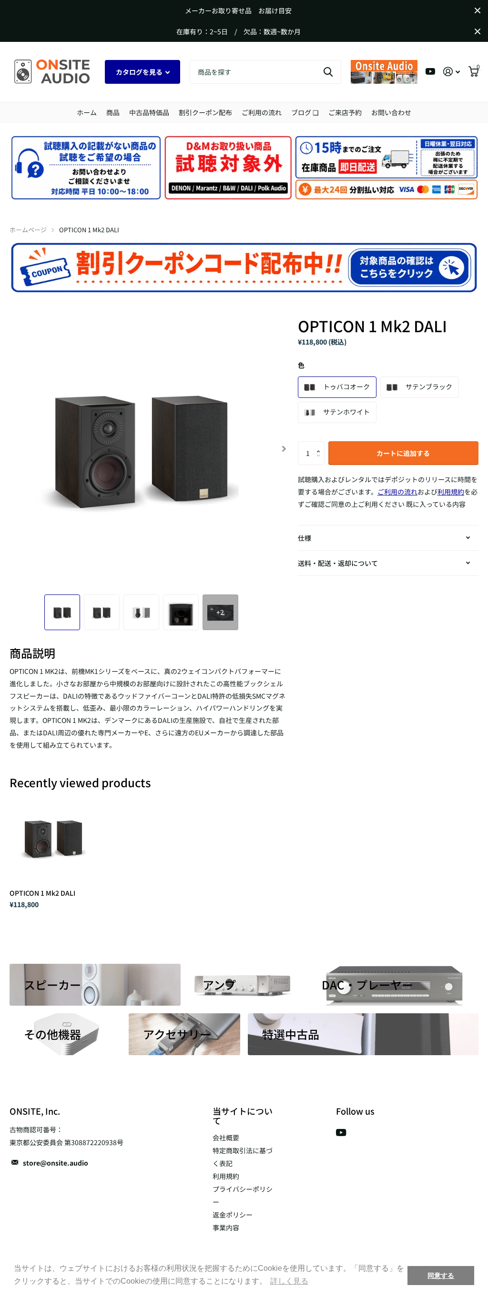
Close (477, 10)
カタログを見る (140, 72)
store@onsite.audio (55, 1162)
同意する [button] (440, 1275)
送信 (328, 72)
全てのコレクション (113, 112)
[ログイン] (451, 71)
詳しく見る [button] (289, 1281)
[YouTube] (341, 1132)
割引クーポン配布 (205, 112)
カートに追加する (403, 453)
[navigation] (62, 612)
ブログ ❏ (305, 112)
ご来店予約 (345, 112)
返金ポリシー (233, 1214)
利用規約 (226, 1176)
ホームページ (28, 229)
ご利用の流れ (262, 112)
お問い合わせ (391, 112)
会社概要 (226, 1137)
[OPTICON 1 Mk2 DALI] (53, 838)
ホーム (87, 112)
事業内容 (226, 1227)
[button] (321, 444)
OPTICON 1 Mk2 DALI (42, 893)
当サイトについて (243, 1116)
